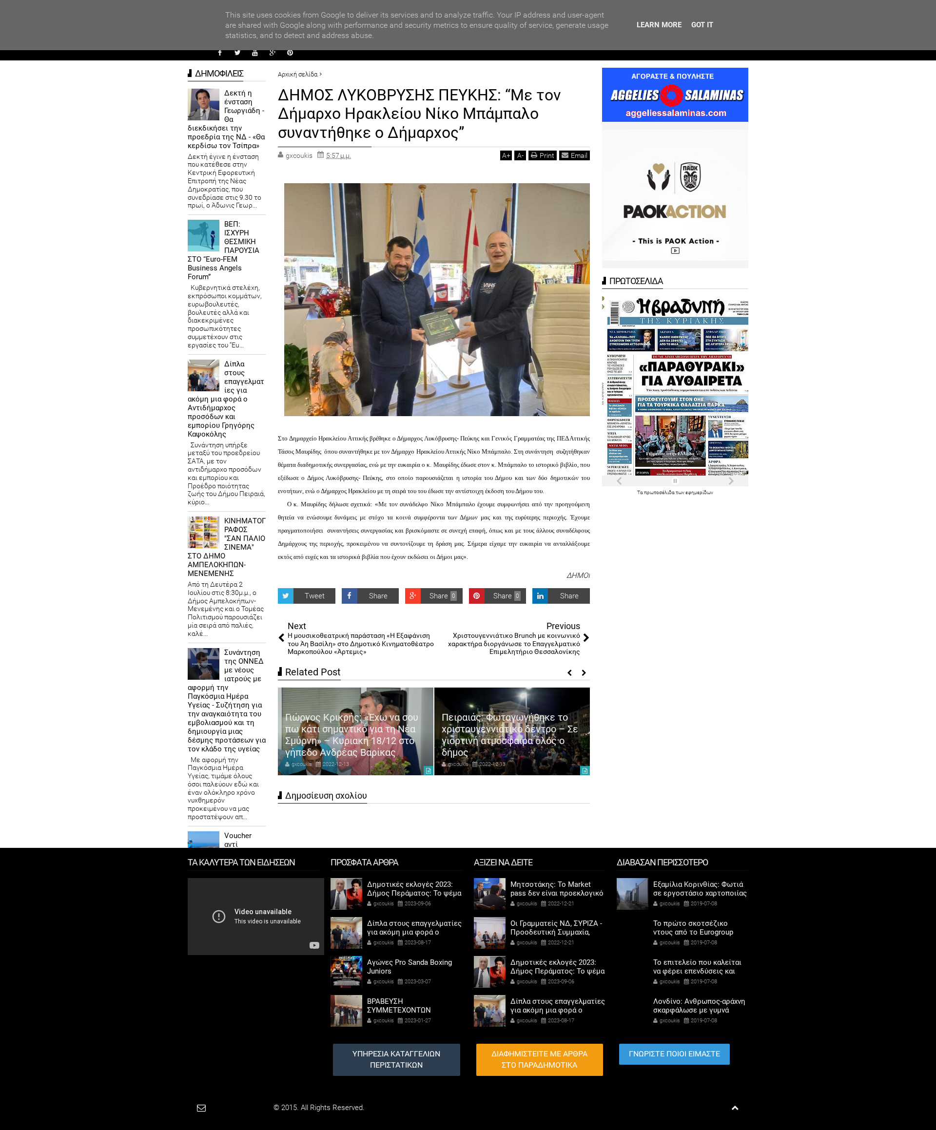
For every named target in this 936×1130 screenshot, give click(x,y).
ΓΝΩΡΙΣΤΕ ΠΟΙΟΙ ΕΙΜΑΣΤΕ (674, 1053)
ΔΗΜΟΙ (578, 575)
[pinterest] (290, 52)
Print (547, 155)
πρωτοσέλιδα (660, 492)
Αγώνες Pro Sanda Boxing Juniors (409, 967)
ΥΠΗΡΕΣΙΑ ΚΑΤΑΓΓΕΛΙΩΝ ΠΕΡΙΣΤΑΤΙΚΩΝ (396, 1059)
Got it (702, 24)
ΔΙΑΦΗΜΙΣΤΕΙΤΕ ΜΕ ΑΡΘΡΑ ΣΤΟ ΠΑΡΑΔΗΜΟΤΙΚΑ (539, 1059)
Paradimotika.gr (247, 1107)
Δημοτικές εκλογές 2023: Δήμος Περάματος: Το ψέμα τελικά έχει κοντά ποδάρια (414, 893)
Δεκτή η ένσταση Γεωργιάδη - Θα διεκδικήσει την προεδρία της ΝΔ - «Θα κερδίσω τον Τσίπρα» (226, 119)
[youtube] (255, 52)
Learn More (659, 24)
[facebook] (220, 52)
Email (579, 155)
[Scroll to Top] (735, 1108)
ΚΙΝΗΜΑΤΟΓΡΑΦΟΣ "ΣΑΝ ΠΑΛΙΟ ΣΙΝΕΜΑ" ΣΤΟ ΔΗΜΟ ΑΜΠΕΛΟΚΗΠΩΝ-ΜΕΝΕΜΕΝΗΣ (227, 547)
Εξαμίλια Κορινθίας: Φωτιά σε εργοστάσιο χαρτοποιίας (700, 889)
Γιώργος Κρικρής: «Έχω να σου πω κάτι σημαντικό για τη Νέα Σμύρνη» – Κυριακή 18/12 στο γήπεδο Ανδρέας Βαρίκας (351, 734)
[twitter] (237, 52)
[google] (272, 52)
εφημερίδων (699, 492)
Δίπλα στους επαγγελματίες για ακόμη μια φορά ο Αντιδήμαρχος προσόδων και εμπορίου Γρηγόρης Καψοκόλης (226, 399)
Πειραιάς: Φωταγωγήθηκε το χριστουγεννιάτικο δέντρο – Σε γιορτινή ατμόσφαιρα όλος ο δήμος (510, 734)
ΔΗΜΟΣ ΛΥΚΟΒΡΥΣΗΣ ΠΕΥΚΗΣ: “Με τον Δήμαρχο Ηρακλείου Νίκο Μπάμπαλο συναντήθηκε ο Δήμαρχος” (419, 114)
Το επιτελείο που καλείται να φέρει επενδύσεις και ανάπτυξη (697, 971)
